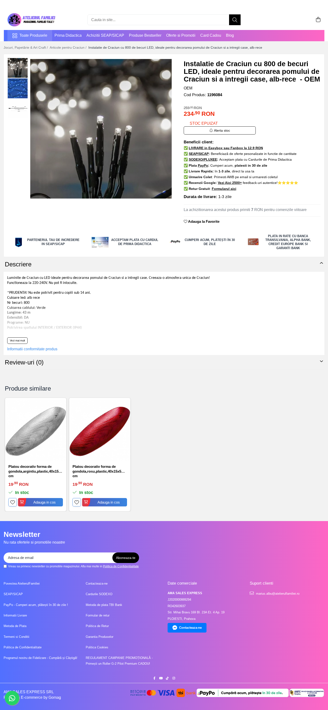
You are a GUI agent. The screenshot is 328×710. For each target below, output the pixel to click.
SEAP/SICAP (13, 594)
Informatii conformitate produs (32, 349)
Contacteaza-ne (97, 583)
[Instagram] (173, 678)
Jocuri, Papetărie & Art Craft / (26, 47)
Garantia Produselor (99, 637)
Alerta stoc (222, 130)
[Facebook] (154, 678)
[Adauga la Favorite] (12, 502)
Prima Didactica (68, 35)
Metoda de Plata (15, 626)
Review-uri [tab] (24, 362)
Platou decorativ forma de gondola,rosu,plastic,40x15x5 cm (97, 470)
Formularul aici (224, 189)
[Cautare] (235, 19)
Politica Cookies (97, 647)
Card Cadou (210, 35)
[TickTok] (167, 678)
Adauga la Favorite (203, 221)
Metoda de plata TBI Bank (104, 605)
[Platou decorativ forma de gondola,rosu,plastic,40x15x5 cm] (99, 430)
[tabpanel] (101, 129)
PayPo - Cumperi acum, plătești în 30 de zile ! (36, 605)
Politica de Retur (97, 626)
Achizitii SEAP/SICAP (105, 35)
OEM (188, 88)
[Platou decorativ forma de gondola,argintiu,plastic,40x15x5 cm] (35, 430)
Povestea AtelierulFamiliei (22, 583)
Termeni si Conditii (16, 637)
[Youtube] (161, 678)
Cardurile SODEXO (99, 594)
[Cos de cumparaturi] (318, 20)
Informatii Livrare (15, 615)
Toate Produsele (33, 35)
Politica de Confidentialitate (121, 566)
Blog (230, 35)
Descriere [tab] (18, 264)
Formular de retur (97, 615)
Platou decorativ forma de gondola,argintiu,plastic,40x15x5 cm (35, 470)
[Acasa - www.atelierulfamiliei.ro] (31, 19)
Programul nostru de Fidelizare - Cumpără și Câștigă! (40, 658)
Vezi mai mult (17, 340)
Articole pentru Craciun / (68, 47)
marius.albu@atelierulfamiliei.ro (277, 593)
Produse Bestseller (145, 35)
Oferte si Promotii (180, 35)
